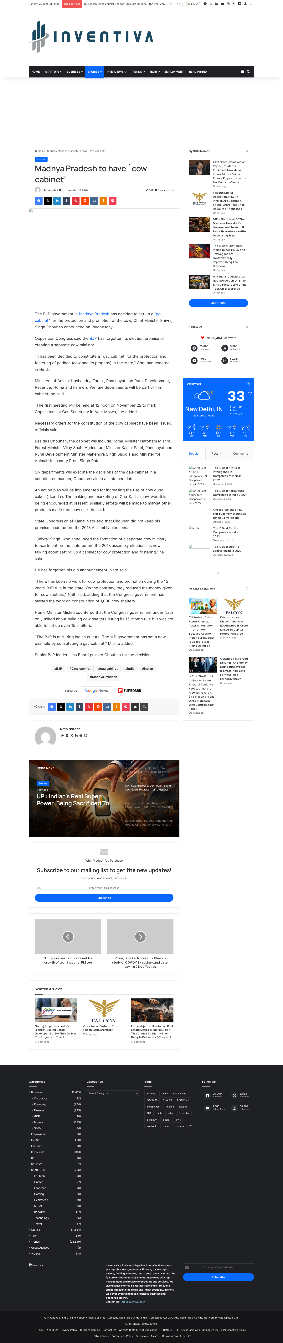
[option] (104, 798)
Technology (41, 1217)
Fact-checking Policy (233, 1329)
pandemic (152, 1126)
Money (38, 1122)
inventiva (184, 1113)
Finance (39, 1110)
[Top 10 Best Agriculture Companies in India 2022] (199, 497)
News (177, 1119)
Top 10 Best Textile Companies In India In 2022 (227, 532)
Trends (136, 71)
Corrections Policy (122, 1336)
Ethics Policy (101, 1336)
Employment (174, 71)
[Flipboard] (129, 690)
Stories (93, 71)
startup (166, 1126)
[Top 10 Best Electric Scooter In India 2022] (199, 552)
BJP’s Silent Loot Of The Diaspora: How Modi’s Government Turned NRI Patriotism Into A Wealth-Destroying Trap (229, 227)
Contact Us (109, 1329)
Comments (240, 453)
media (165, 1119)
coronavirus (179, 1093)
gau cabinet (109, 668)
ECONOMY (183, 1100)
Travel (38, 1223)
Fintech (38, 1182)
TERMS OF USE (169, 1329)
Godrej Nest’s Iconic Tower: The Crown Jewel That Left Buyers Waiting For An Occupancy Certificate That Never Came (75, 800)
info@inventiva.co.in (133, 1301)
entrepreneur (153, 1106)
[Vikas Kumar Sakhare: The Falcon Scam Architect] (104, 1010)
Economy (40, 1104)
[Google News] (96, 690)
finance (170, 1106)
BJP (93, 338)
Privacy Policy (69, 1329)
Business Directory (173, 1336)
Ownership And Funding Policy (199, 1329)
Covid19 (167, 1100)
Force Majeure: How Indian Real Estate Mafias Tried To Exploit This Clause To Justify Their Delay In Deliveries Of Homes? (152, 1031)
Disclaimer (142, 1336)
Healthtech (41, 1200)
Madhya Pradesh (94, 314)
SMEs (37, 1128)
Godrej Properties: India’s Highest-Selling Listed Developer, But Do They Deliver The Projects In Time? (55, 1031)
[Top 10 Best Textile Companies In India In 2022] (199, 533)
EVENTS (36, 1140)
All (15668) (218, 303)
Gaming (39, 1194)
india (130, 668)
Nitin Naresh (49, 190)
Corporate (40, 1098)
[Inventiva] (91, 37)
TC (191, 1126)
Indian (148, 668)
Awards (155, 1336)
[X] (71, 735)
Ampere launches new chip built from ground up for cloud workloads (229, 514)
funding (183, 1106)
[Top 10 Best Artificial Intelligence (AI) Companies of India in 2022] (199, 476)
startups (179, 1126)
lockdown (152, 1119)
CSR (41, 1329)
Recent (216, 453)
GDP (37, 1116)
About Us (52, 1329)
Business (73, 71)
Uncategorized (40, 1247)
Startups (52, 71)
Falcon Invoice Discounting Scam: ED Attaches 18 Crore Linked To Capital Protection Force (138, 3)
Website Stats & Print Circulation (138, 1329)
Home (36, 71)
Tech (153, 71)
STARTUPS (38, 1169)
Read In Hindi (198, 71)
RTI (33, 1158)
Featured (36, 1146)
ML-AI (38, 1206)
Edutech (39, 1176)
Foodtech (40, 1188)
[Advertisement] (141, 110)
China (165, 1093)
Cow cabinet (81, 668)
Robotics (39, 1211)
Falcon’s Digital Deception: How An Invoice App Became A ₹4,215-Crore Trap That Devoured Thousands (228, 201)
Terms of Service (90, 1329)
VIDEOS (36, 1253)
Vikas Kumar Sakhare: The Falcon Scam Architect (100, 1028)
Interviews (115, 71)
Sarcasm (36, 1164)
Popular (194, 453)
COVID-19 (152, 1100)
